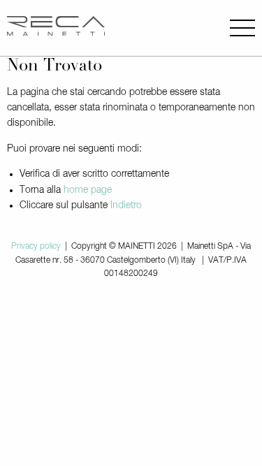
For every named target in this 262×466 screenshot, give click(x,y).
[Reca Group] (56, 28)
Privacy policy (36, 246)
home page (88, 190)
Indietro (126, 205)
